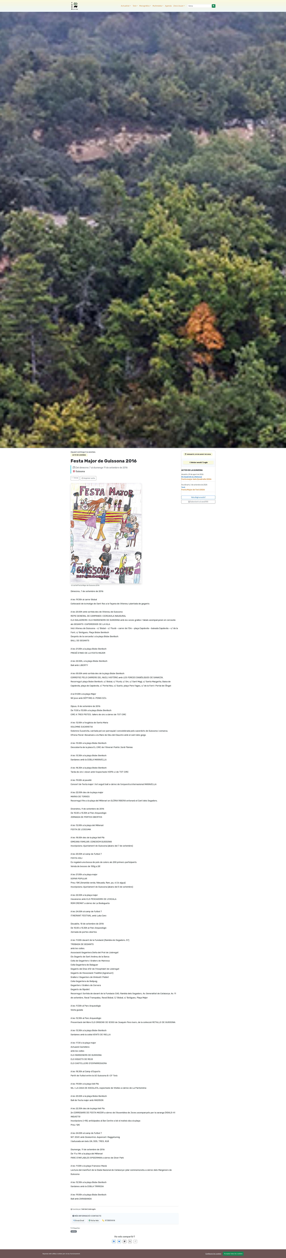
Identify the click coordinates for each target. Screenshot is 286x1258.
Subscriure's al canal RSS (199, 502)
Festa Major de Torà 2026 (193, 490)
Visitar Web (94, 1221)
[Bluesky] (119, 1241)
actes (74, 1231)
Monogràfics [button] (144, 6)
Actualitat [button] (125, 6)
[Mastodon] (124, 1241)
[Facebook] (114, 1241)
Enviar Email (79, 1221)
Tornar (75, 478)
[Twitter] (130, 1241)
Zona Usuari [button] (178, 6)
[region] (143, 1253)
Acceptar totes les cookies (233, 1254)
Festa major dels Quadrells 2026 (196, 479)
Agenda (168, 6)
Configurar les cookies (213, 1254)
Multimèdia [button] (157, 6)
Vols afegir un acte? (198, 497)
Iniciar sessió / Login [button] (199, 462)
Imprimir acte (89, 478)
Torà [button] (134, 6)
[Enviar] (135, 1241)
